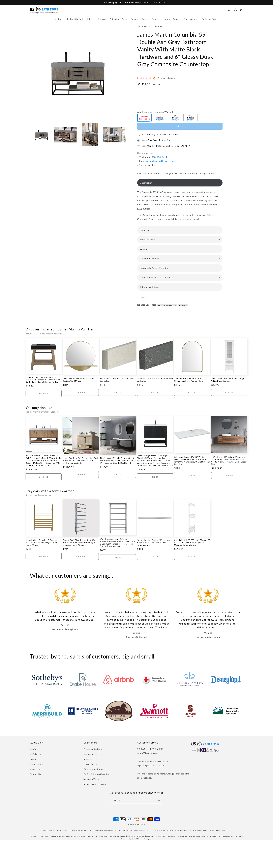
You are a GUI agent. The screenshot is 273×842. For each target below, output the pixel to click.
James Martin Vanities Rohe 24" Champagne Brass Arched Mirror (189, 379)
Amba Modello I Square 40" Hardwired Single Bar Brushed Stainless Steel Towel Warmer (154, 542)
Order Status (36, 764)
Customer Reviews (92, 749)
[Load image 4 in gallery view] (114, 134)
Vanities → (183, 305)
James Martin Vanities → (167, 305)
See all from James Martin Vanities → (45, 333)
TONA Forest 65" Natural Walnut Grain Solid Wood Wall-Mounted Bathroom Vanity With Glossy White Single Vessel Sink (229, 460)
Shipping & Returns (92, 754)
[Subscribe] (159, 800)
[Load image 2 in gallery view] (65, 134)
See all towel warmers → (38, 495)
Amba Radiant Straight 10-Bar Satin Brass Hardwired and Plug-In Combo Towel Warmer (42, 542)
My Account (36, 769)
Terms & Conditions (93, 769)
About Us (88, 759)
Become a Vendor (91, 779)
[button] (58, 19)
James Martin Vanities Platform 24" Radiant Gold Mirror (79, 379)
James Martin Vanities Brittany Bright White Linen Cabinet (228, 379)
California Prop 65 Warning (96, 774)
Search (33, 759)
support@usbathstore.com (160, 161)
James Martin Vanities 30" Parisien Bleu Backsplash (155, 379)
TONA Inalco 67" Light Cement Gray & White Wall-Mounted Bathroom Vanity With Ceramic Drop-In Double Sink (117, 460)
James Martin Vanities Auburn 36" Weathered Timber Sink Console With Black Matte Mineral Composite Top (43, 379)
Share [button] (143, 297)
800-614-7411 (159, 157)
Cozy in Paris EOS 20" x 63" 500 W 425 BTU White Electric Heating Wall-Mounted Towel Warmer (192, 542)
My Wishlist (35, 754)
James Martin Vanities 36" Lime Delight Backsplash (117, 379)
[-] (144, 118)
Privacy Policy (90, 764)
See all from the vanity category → (44, 411)
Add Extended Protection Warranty (155, 111)
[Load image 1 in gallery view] (41, 134)
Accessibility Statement (95, 784)
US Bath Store (140, 824)
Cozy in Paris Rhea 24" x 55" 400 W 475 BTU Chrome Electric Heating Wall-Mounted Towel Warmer (80, 542)
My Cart (34, 749)
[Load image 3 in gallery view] (90, 134)
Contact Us (35, 774)
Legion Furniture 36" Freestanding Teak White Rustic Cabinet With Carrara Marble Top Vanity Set (81, 460)
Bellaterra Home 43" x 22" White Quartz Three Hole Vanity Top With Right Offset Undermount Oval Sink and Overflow (192, 460)
